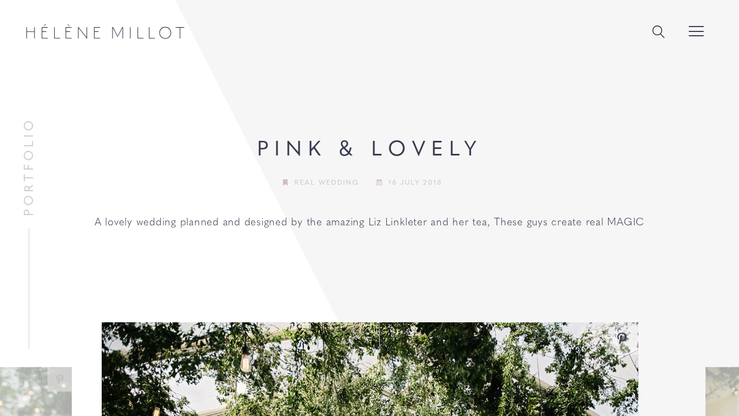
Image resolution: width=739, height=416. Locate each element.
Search (658, 32)
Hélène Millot (105, 31)
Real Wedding (326, 182)
